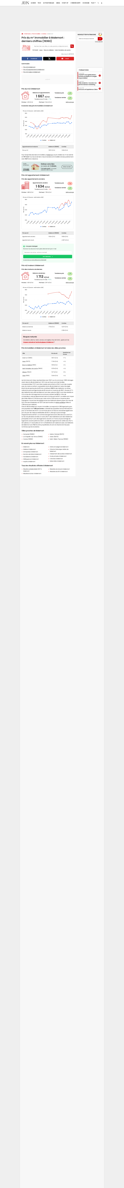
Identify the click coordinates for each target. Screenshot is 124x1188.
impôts (41, 400)
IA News (33, 3)
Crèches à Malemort (56, 458)
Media (58, 3)
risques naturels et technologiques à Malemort (38, 342)
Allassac (24, 372)
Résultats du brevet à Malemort (60, 469)
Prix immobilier (36, 33)
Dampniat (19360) (28, 434)
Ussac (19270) (54, 436)
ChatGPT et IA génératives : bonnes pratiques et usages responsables (87, 76)
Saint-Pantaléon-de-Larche (63, 50)
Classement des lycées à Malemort (61, 453)
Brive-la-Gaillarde (49, 50)
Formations (84, 70)
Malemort (50, 154)
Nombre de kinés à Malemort (32, 454)
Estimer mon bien (67, 166)
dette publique (60, 402)
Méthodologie (70, 102)
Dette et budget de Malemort (59, 446)
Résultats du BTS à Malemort (59, 471)
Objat (23, 375)
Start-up (65, 3)
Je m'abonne (47, 256)
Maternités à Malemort (57, 461)
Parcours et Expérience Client (88, 89)
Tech (39, 3)
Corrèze (44, 33)
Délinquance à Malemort (31, 459)
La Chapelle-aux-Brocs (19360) (33, 436)
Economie (86, 3)
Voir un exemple (98, 41)
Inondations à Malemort (30, 456)
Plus (92, 3)
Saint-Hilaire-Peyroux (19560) (59, 439)
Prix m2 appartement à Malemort (33, 69)
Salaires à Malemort (29, 449)
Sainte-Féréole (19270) (57, 434)
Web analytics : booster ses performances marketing (87, 83)
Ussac (41, 50)
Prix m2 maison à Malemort (31, 72)
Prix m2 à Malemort (29, 67)
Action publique (48, 3)
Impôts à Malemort (29, 461)
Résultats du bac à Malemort (32, 473)
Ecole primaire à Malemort (58, 456)
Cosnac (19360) (28, 439)
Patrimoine (28, 33)
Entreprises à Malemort (30, 451)
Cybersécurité (75, 3)
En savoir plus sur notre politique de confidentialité (34, 259)
